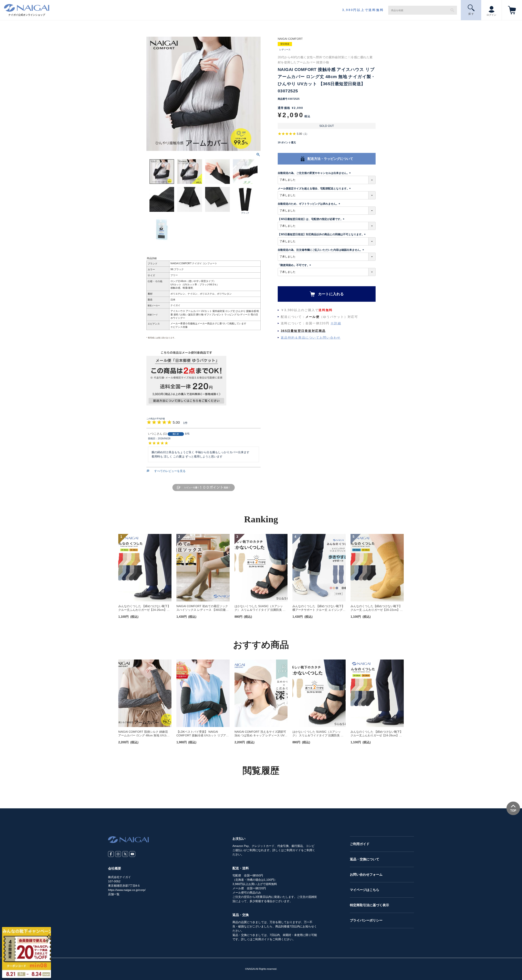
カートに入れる (331, 294)
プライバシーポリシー (366, 920)
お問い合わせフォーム (366, 874)
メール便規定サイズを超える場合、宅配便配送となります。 (315, 188)
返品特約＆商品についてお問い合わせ (311, 337)
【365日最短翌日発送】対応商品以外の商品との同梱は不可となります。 (322, 234)
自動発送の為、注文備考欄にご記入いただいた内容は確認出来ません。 (321, 249)
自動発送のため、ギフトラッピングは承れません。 (309, 203)
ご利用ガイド (359, 844)
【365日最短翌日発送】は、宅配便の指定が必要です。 (312, 219)
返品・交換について (364, 859)
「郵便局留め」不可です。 (295, 265)
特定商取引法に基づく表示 (369, 905)
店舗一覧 (113, 894)
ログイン (491, 14)
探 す (471, 13)
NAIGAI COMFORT (290, 38)
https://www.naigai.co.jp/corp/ (127, 890)
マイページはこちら (364, 890)
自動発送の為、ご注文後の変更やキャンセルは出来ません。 (315, 173)
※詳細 (336, 323)
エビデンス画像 (179, 327)
